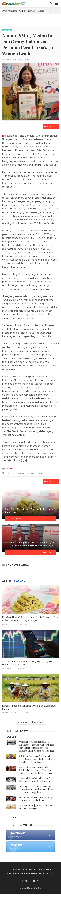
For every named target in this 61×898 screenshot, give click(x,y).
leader (18, 473)
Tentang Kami (18, 869)
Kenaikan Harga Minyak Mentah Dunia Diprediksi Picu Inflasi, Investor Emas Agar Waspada (30, 619)
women (11, 473)
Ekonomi (7, 30)
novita (35, 473)
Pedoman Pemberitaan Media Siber (27, 873)
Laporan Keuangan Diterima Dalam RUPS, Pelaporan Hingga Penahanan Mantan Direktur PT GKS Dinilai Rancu (35, 770)
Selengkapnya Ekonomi (29, 722)
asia (41, 473)
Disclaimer (44, 869)
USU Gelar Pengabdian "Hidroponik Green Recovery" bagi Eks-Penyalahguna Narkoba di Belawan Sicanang (36, 759)
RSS (52, 873)
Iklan (32, 869)
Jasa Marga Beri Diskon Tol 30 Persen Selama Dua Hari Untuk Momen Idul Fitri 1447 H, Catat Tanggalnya (36, 789)
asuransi (26, 473)
